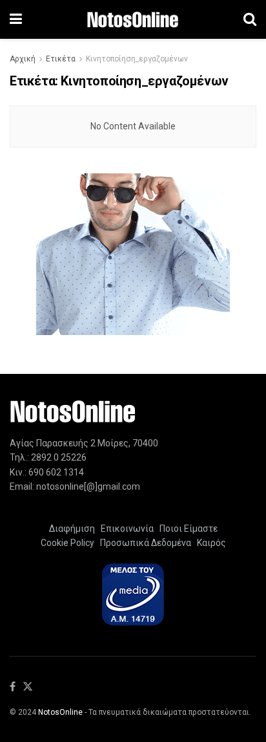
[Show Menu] (16, 19)
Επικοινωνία (127, 528)
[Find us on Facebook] (12, 687)
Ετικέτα (61, 58)
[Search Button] (249, 19)
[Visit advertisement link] (133, 254)
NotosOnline (60, 712)
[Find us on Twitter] (28, 687)
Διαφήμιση (72, 528)
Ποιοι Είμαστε (187, 528)
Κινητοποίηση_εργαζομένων (137, 58)
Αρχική (23, 58)
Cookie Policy (67, 543)
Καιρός (209, 543)
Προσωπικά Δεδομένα (143, 543)
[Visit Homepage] (133, 19)
